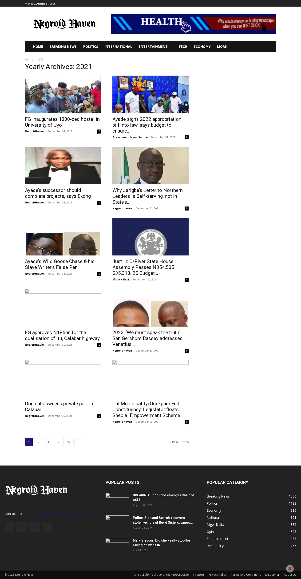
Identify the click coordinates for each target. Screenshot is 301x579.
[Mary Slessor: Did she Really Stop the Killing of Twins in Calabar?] (117, 546)
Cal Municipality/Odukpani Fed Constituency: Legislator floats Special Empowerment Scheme (146, 409)
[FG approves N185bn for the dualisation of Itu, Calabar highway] (63, 308)
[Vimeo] (268, 3)
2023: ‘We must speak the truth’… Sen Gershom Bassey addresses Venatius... (147, 338)
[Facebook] (252, 3)
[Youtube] (273, 3)
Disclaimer (272, 575)
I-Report (198, 575)
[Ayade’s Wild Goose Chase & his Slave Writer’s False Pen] (63, 236)
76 (68, 442)
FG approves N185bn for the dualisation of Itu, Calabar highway (62, 335)
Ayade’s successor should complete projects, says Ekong (58, 193)
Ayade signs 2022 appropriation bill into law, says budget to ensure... (146, 125)
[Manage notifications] (290, 568)
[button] (265, 46)
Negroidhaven (35, 131)
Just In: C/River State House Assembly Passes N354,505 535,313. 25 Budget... (143, 267)
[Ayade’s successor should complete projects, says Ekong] (63, 165)
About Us (290, 575)
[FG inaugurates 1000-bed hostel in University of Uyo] (63, 94)
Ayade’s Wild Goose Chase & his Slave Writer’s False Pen (60, 264)
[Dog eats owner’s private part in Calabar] (63, 379)
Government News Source (130, 137)
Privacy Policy (217, 575)
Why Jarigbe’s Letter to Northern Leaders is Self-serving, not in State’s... (147, 196)
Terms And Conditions (246, 575)
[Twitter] (262, 3)
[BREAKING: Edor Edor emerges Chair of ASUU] (117, 501)
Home (29, 59)
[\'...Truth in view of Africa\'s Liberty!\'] (64, 23)
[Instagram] (257, 3)
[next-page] (78, 442)
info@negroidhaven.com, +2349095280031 (55, 513)
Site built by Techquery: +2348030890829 (161, 575)
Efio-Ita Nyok (121, 279)
